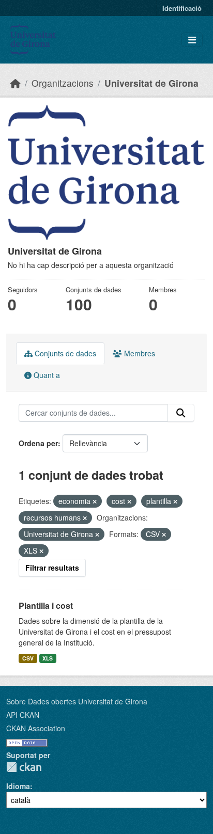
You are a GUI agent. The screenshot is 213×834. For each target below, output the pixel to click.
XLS (47, 658)
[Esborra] (95, 501)
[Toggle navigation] (192, 40)
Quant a (46, 375)
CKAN (23, 767)
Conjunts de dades (64, 353)
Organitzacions (63, 82)
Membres (138, 353)
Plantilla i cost (46, 605)
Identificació (182, 8)
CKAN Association (35, 728)
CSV (28, 658)
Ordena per (38, 443)
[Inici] (15, 82)
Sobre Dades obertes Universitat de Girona (76, 701)
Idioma (18, 786)
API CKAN (22, 715)
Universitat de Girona (151, 82)
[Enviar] (181, 413)
